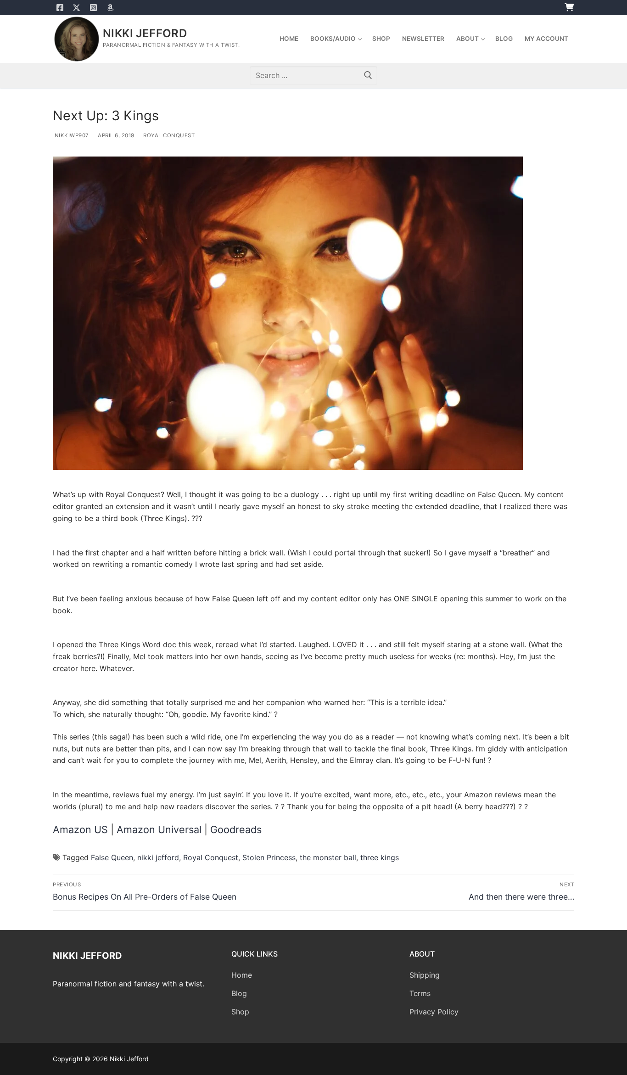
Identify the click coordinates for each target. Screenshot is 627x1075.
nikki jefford (158, 857)
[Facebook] (60, 7)
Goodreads (236, 829)
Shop (240, 1011)
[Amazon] (110, 7)
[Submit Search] (368, 75)
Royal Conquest (168, 135)
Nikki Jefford (145, 33)
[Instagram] (93, 7)
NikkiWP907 (71, 135)
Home (241, 975)
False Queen (112, 857)
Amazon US (82, 829)
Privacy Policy (434, 1011)
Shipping (424, 975)
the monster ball (328, 857)
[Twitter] (77, 7)
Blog (239, 993)
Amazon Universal (159, 829)
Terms (420, 993)
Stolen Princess (269, 857)
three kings (379, 857)
